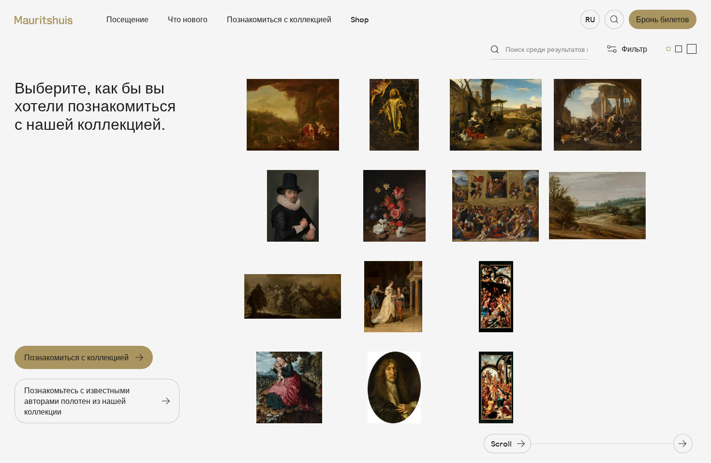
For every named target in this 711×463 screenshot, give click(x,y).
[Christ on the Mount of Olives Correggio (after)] (394, 115)
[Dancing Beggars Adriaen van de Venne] (292, 297)
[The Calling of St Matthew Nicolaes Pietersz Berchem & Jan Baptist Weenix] (597, 115)
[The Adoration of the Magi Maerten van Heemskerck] (495, 387)
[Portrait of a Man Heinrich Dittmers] (394, 387)
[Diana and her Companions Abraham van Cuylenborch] (292, 115)
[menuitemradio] (668, 49)
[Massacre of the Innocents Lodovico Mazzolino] (495, 206)
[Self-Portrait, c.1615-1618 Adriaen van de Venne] (292, 206)
